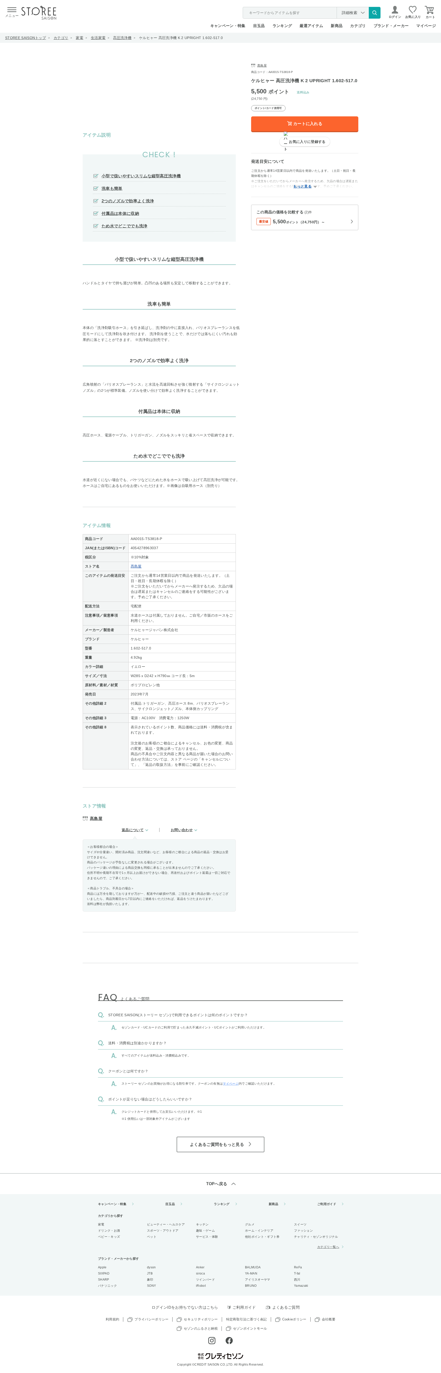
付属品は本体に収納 (120, 213)
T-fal (297, 1273)
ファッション (303, 1230)
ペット (151, 1237)
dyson (151, 1267)
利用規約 (112, 1319)
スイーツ (300, 1224)
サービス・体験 (207, 1237)
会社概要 (328, 1319)
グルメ (249, 1224)
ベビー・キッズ (109, 1237)
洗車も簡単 (112, 188)
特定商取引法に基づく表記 (246, 1319)
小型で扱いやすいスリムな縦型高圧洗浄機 (141, 176)
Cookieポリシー (294, 1319)
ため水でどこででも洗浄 (125, 226)
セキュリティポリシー (201, 1319)
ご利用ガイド (326, 1204)
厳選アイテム (311, 25)
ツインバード (205, 1279)
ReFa (298, 1267)
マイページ (426, 25)
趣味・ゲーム (205, 1230)
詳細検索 (349, 12)
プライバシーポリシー (151, 1319)
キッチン (202, 1224)
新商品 (336, 25)
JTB (150, 1273)
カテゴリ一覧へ (328, 1247)
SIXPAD (103, 1273)
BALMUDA (253, 1267)
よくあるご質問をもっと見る (217, 1144)
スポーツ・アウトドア (162, 1230)
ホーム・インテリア (259, 1230)
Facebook (229, 1340)
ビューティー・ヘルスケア (166, 1224)
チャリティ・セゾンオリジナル (316, 1237)
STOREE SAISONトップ (25, 38)
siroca (200, 1273)
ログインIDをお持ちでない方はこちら (185, 1307)
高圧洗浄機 (122, 38)
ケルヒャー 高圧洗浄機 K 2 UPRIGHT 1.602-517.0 (181, 38)
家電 (79, 38)
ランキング (282, 25)
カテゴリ (61, 38)
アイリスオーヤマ (257, 1279)
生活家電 (98, 38)
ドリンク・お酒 (109, 1230)
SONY (151, 1286)
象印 (150, 1279)
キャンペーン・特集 (228, 25)
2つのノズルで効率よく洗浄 (128, 201)
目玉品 (259, 25)
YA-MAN (251, 1273)
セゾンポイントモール (250, 1328)
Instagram (211, 1340)
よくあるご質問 (286, 1307)
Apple (102, 1267)
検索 (375, 13)
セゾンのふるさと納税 (201, 1328)
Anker (200, 1267)
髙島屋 (136, 566)
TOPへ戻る (216, 1184)
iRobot (201, 1286)
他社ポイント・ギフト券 (262, 1237)
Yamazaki (301, 1286)
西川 (297, 1279)
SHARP (103, 1279)
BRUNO (251, 1286)
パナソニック (107, 1286)
